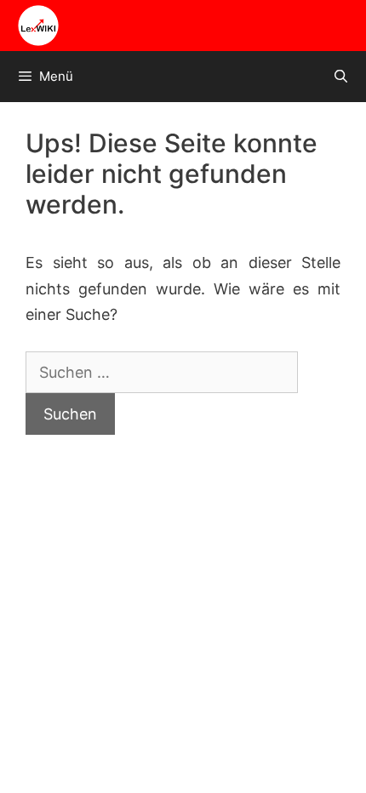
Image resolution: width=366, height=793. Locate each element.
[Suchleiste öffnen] (341, 76)
